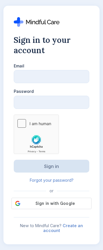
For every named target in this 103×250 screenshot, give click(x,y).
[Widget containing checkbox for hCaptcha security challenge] (36, 134)
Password (24, 91)
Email (19, 65)
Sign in (51, 166)
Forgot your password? (52, 180)
